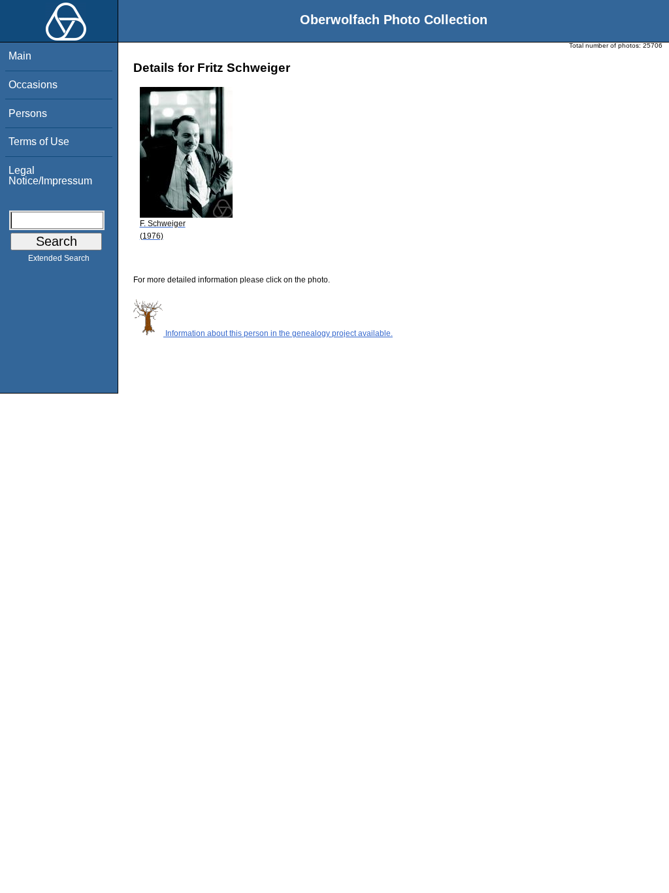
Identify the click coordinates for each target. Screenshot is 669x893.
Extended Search (59, 258)
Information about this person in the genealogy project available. (278, 333)
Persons (27, 113)
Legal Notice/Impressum (50, 175)
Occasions (32, 84)
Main (19, 55)
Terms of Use (38, 141)
